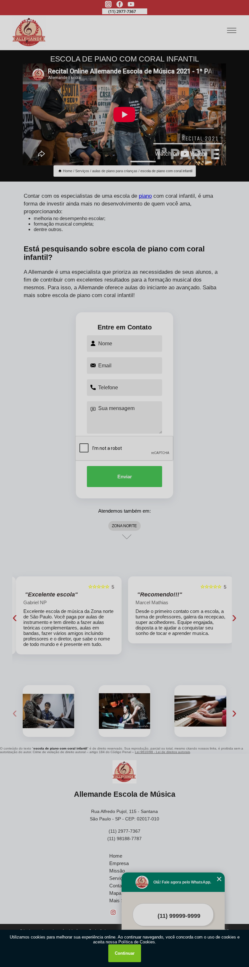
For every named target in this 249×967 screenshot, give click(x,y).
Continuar (125, 953)
